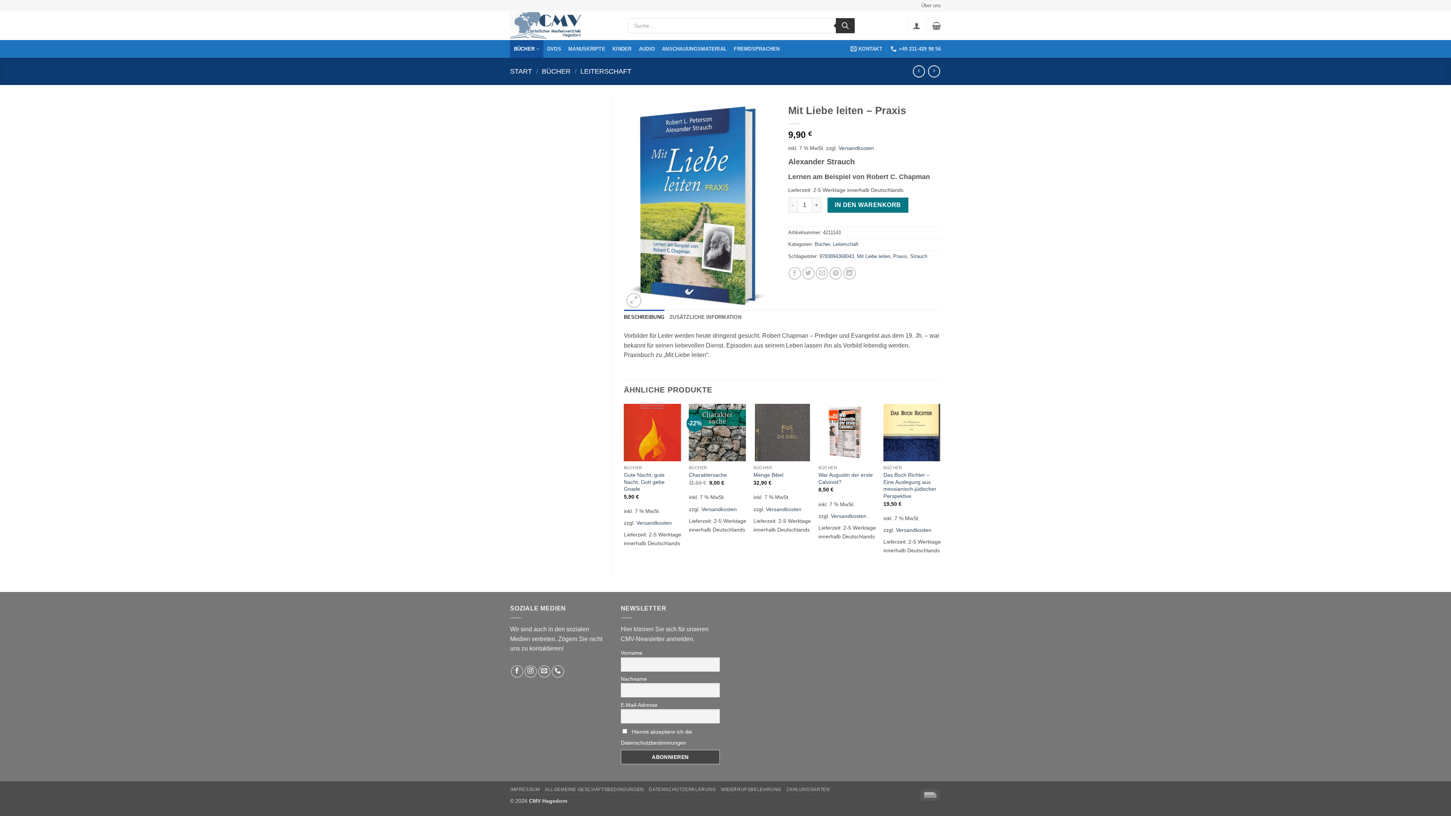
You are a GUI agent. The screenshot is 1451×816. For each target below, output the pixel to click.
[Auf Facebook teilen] (795, 273)
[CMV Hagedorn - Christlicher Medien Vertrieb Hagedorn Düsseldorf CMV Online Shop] (548, 26)
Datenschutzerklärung (682, 789)
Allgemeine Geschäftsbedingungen (594, 789)
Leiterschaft (605, 71)
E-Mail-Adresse (639, 705)
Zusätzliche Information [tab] (705, 317)
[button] (916, 25)
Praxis (900, 256)
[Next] (940, 484)
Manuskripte (586, 49)
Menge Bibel (768, 475)
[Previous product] (934, 71)
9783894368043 (837, 256)
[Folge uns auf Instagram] (530, 671)
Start (521, 71)
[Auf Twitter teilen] (808, 273)
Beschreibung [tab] (644, 317)
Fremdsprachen (757, 49)
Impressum (525, 789)
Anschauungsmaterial (694, 49)
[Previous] (624, 484)
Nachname (634, 679)
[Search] (845, 25)
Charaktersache (708, 475)
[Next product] (919, 71)
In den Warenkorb (868, 205)
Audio (647, 49)
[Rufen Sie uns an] (558, 671)
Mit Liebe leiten (873, 256)
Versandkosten (856, 148)
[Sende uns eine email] (544, 671)
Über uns (931, 5)
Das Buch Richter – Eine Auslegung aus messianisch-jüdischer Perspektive (909, 485)
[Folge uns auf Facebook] (517, 671)
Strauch (918, 256)
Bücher (524, 49)
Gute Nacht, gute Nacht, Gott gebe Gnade (644, 482)
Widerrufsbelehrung (751, 789)
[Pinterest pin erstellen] (835, 273)
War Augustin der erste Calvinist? (845, 478)
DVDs (554, 49)
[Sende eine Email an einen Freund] (822, 273)
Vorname (631, 653)
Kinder (622, 49)
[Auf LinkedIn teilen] (849, 273)
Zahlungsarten (808, 789)
